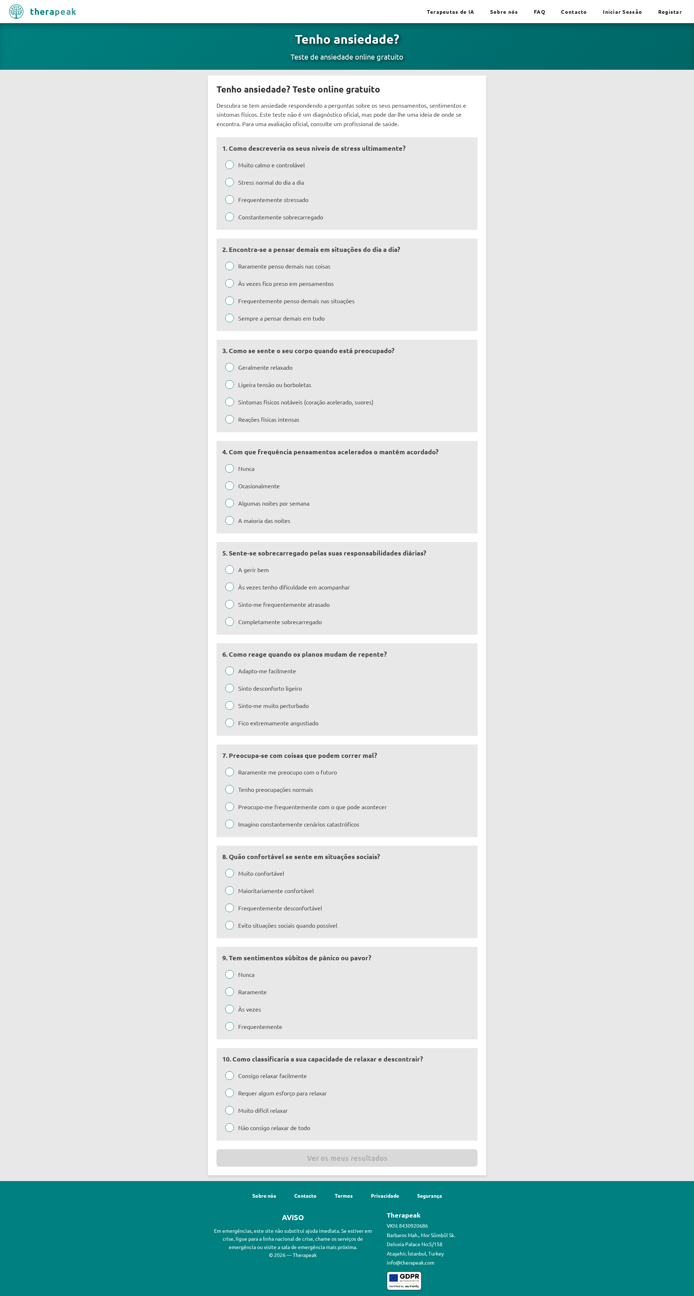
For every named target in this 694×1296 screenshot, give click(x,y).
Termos (344, 1195)
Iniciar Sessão (622, 11)
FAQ (539, 11)
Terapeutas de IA (450, 11)
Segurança (429, 1195)
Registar (670, 11)
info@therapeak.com (410, 1262)
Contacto (574, 11)
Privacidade (385, 1195)
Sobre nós (504, 11)
